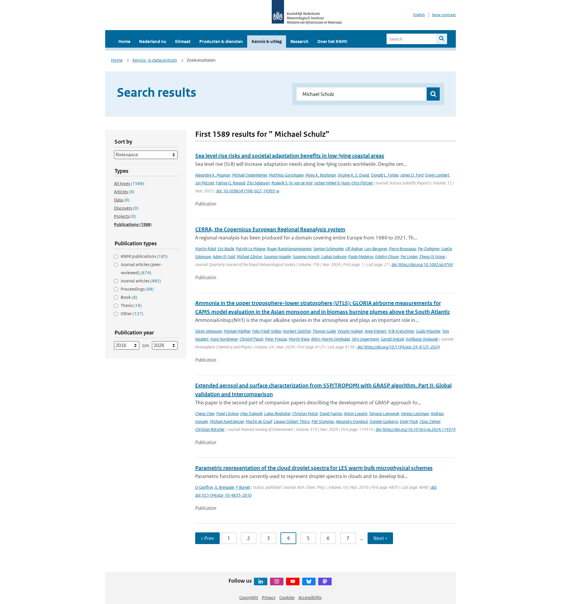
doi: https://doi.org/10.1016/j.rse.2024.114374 (416, 429)
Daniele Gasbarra (384, 421)
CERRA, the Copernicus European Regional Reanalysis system (270, 229)
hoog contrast (444, 14)
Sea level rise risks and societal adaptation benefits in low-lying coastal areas (289, 155)
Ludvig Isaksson (334, 256)
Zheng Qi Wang (432, 256)
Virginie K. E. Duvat (353, 175)
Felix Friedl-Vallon (266, 331)
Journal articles (141, 281)
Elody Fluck (409, 421)
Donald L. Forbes (385, 175)
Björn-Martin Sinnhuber (330, 339)
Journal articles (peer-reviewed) (141, 268)
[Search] (441, 39)
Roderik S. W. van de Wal (291, 183)
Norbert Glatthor (297, 331)
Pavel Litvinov (227, 413)
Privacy (269, 597)
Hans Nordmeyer (224, 339)
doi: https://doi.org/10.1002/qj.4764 (422, 264)
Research (299, 41)
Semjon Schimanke (328, 248)
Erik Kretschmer (401, 331)
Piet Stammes (322, 421)
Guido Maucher (428, 331)
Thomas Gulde (324, 331)
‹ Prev (207, 538)
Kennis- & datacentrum (154, 60)
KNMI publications (144, 256)
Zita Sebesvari (258, 183)
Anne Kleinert (376, 331)
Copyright (248, 597)
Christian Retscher (210, 429)
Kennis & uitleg (267, 41)
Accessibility (310, 597)
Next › (380, 538)
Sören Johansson (208, 331)
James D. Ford (411, 175)
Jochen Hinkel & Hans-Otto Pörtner (344, 183)
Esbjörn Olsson (387, 256)
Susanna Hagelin (277, 256)
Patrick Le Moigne (250, 248)
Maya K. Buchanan (320, 175)
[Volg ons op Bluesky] (309, 581)
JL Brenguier (224, 487)
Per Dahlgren (428, 248)
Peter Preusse (276, 339)
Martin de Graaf (259, 421)
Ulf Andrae (354, 248)
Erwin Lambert (437, 175)
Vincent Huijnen (350, 331)
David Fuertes (331, 413)
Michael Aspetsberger (227, 421)
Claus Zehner (430, 421)
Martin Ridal (205, 248)
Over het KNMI (332, 41)
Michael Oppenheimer (249, 175)
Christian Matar (305, 413)
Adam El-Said (224, 256)
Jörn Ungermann (365, 339)
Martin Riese (299, 339)
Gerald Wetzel (392, 339)
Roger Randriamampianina (289, 248)
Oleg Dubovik (251, 413)
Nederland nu (152, 41)
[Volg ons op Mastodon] (325, 581)
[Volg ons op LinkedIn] (261, 581)
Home (124, 41)
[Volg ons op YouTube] (293, 581)
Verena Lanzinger (415, 413)
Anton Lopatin (355, 413)
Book (129, 297)
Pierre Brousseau (402, 248)
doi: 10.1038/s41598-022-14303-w (247, 191)
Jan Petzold (204, 183)
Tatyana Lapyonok (384, 413)
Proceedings (137, 289)
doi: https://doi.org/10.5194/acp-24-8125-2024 (398, 347)
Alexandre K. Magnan (212, 175)
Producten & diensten (221, 41)
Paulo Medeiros (360, 256)
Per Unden (409, 256)
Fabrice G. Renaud (230, 183)
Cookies (287, 597)
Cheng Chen (204, 413)
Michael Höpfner (237, 331)
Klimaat (183, 41)
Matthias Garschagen (286, 175)
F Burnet (243, 487)
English (419, 14)
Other (132, 313)
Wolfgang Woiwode (422, 339)
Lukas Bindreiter (277, 413)
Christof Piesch (251, 339)
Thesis (131, 305)
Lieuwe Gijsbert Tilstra (292, 421)
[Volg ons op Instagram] (277, 581)
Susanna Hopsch (306, 256)
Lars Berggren (375, 248)
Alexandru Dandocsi (352, 421)
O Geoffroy (204, 487)
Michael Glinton (249, 256)
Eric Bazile (226, 248)
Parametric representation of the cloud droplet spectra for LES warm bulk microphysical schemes (314, 468)
